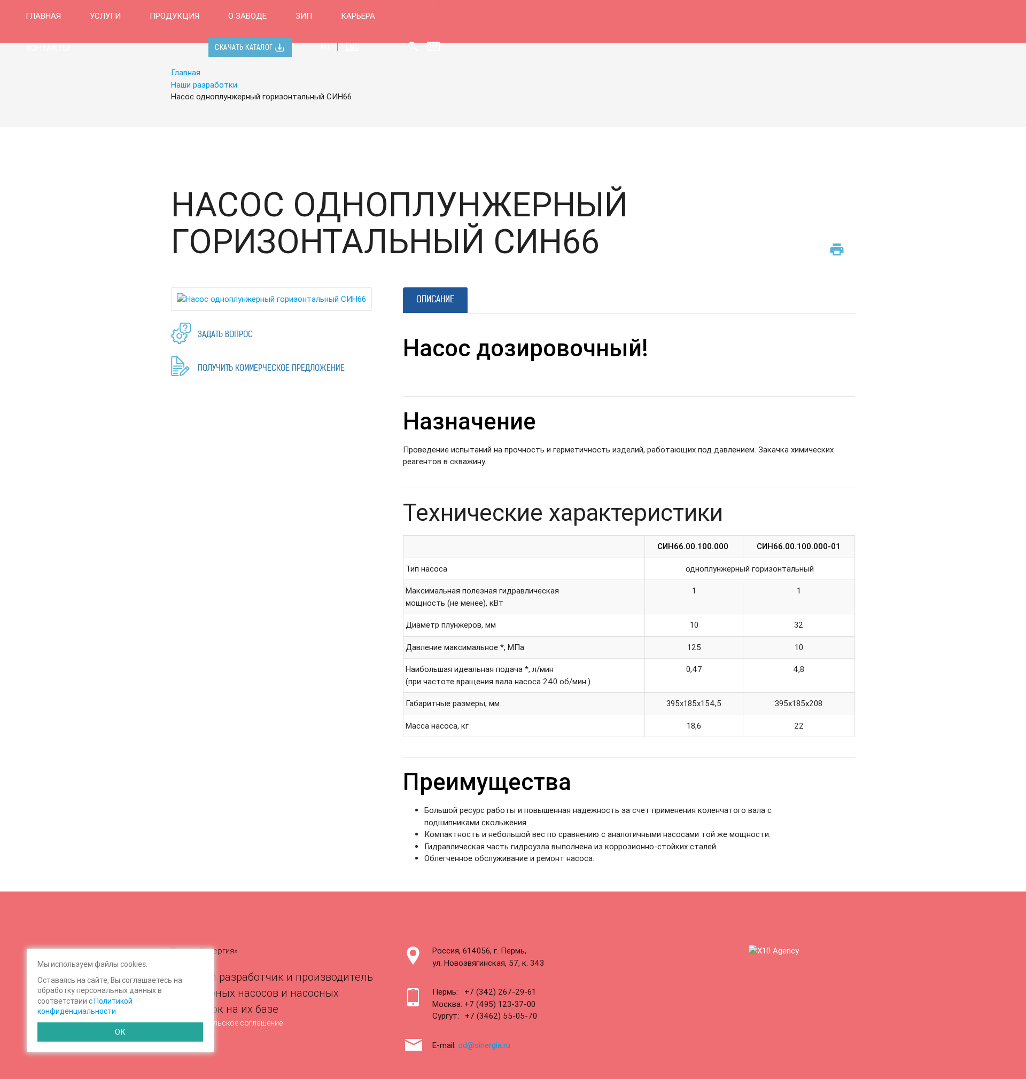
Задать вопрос (225, 335)
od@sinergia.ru (484, 1045)
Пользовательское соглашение (227, 1023)
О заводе (247, 16)
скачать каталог (244, 47)
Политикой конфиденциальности (85, 1006)
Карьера (358, 16)
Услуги (105, 16)
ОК (120, 1032)
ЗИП (304, 16)
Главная (43, 16)
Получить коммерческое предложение (271, 369)
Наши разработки (204, 85)
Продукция (174, 16)
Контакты (47, 48)
